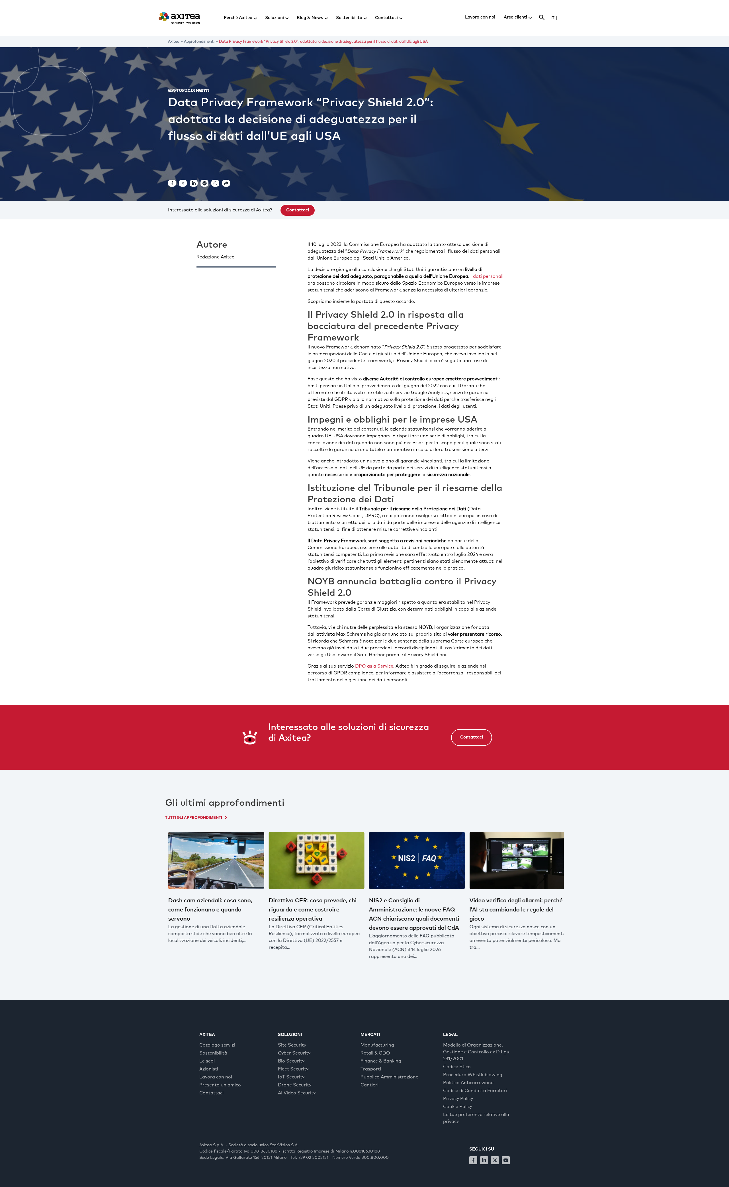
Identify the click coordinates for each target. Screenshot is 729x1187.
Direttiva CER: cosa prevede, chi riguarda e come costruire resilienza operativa (310, 910)
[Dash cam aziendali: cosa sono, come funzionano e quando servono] (214, 860)
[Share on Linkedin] (194, 183)
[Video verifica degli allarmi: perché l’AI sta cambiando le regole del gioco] (515, 860)
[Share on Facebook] (172, 183)
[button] (297, 210)
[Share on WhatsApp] (215, 183)
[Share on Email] (226, 183)
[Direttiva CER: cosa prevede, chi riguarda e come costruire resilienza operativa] (315, 860)
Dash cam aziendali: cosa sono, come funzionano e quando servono (208, 910)
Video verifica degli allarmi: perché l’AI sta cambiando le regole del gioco (513, 910)
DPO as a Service (374, 666)
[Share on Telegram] (204, 183)
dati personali (488, 276)
